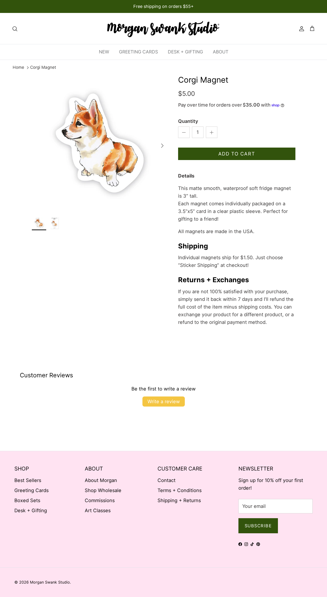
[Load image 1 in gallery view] (100, 143)
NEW (104, 52)
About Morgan (101, 480)
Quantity (188, 121)
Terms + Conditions (180, 490)
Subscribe (258, 525)
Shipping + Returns (179, 500)
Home (18, 67)
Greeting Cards (31, 490)
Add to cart (236, 154)
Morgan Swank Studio (50, 582)
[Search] (15, 28)
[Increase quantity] (211, 132)
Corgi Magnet (43, 67)
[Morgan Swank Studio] (163, 28)
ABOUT (220, 52)
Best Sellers (27, 480)
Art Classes (98, 510)
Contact (166, 480)
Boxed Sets (27, 500)
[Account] (300, 28)
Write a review (163, 401)
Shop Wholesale (103, 490)
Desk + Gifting (30, 510)
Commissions (100, 500)
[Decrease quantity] (184, 132)
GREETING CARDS (138, 52)
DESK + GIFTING (185, 52)
